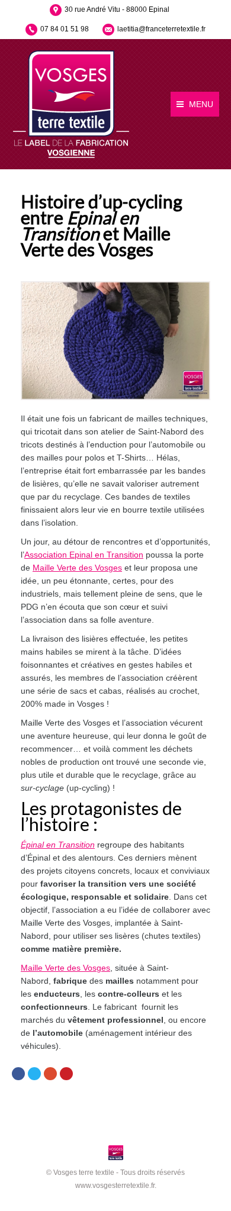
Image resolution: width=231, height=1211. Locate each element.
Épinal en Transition (58, 844)
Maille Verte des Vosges (77, 567)
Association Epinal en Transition (83, 554)
